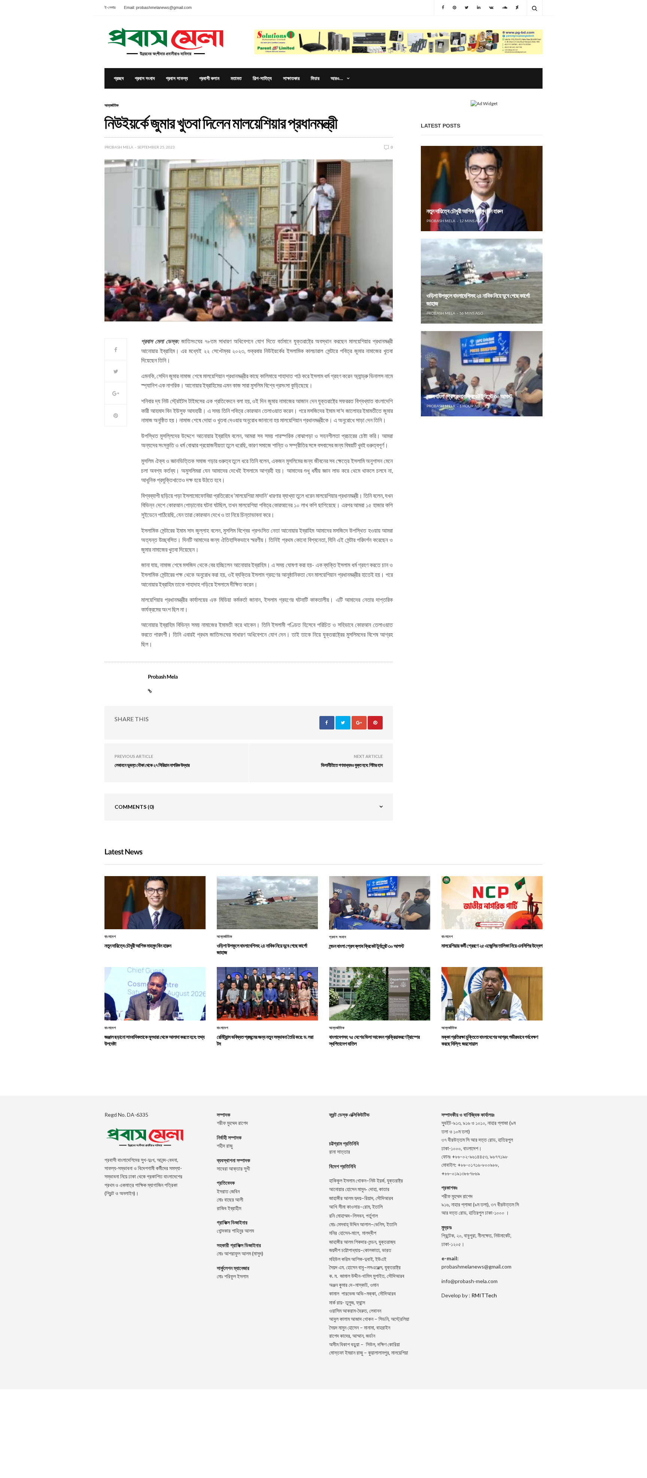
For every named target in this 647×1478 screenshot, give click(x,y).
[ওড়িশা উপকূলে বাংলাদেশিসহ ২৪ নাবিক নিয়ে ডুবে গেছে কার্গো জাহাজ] (482, 281)
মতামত (236, 78)
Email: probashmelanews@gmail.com (158, 7)
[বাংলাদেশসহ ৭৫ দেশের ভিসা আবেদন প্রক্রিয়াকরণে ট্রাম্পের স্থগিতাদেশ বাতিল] (379, 993)
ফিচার (315, 78)
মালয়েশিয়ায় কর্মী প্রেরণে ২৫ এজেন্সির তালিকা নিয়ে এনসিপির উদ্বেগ (492, 945)
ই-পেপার (109, 7)
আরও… (337, 78)
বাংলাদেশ (110, 937)
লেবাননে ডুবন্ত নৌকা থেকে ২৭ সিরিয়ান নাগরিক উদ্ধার (152, 765)
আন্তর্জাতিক (111, 105)
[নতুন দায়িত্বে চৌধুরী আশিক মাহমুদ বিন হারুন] (482, 188)
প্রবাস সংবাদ (145, 78)
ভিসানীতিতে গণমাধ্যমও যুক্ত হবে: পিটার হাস (352, 765)
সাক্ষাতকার (291, 78)
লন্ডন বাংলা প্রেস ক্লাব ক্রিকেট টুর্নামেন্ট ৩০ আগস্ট (469, 396)
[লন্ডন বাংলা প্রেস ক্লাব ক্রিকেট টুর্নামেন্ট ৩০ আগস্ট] (482, 373)
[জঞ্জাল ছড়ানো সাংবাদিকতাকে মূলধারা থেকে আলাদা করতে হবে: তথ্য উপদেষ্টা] (155, 993)
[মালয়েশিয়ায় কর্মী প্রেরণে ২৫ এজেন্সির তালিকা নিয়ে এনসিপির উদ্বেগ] (492, 902)
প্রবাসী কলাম (209, 78)
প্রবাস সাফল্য (177, 78)
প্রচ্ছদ (119, 78)
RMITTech (484, 1295)
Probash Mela (118, 147)
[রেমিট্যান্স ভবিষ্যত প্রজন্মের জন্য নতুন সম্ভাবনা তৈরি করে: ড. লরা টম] (267, 993)
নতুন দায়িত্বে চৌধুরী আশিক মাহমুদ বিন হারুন (464, 211)
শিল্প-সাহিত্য (262, 78)
